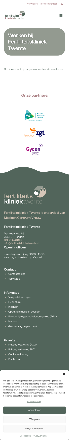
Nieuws (12, 321)
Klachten (13, 306)
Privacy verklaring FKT (21, 349)
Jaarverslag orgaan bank (22, 326)
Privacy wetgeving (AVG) (22, 344)
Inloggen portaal (48, 4)
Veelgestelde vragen (19, 297)
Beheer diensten (34, 401)
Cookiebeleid (25, 436)
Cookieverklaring (18, 354)
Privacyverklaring (40, 436)
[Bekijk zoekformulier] (62, 4)
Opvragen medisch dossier (24, 311)
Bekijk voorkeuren (34, 428)
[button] (64, 374)
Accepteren (34, 410)
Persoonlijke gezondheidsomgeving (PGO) (32, 316)
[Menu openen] (61, 15)
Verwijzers (32, 4)
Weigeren (34, 419)
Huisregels (14, 301)
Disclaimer (14, 359)
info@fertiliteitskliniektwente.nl (21, 243)
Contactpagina (16, 273)
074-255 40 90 (13, 240)
